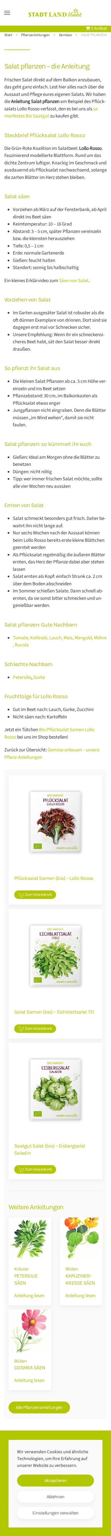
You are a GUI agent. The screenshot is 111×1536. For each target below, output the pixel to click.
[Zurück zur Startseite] (55, 13)
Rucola (22, 645)
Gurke (39, 677)
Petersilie (22, 677)
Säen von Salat (74, 280)
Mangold (83, 637)
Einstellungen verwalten (55, 1513)
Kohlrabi (38, 637)
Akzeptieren (55, 1480)
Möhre (100, 637)
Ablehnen (56, 1496)
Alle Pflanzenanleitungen (39, 1407)
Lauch (55, 637)
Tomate (20, 637)
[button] (7, 13)
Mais (68, 637)
